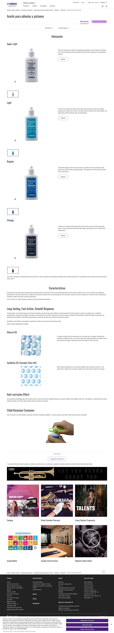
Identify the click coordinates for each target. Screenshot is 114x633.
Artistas (34, 6)
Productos (26, 6)
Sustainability (87, 598)
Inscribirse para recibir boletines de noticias (68, 606)
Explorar (52, 6)
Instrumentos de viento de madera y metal (43, 10)
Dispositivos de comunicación (14, 607)
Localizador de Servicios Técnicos (66, 588)
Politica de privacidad (19, 631)
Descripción (84, 21)
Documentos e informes (64, 595)
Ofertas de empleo (88, 588)
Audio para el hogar (11, 603)
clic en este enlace (22, 628)
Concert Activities (37, 589)
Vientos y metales (28, 3)
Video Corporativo (88, 584)
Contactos (60, 582)
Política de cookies (30, 631)
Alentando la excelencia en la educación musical (42, 586)
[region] (57, 624)
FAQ (59, 586)
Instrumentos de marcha (13, 598)
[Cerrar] (111, 624)
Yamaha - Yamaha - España (13, 10)
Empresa (103, 2)
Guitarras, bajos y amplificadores (15, 588)
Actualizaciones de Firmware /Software (67, 594)
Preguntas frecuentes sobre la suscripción (68, 610)
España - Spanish (95, 2)
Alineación (48, 28)
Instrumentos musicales (26, 10)
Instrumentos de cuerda (12, 594)
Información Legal (8, 631)
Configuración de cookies (87, 620)
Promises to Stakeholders (90, 592)
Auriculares (9, 599)
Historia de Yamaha (89, 594)
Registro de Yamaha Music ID (65, 602)
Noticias (35, 594)
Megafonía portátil (11, 601)
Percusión (9, 595)
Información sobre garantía (64, 584)
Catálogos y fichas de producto (65, 590)
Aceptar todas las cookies (87, 629)
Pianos (8, 582)
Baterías (9, 590)
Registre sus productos (64, 608)
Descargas (43, 6)
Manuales (60, 592)
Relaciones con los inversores (91, 595)
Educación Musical (37, 578)
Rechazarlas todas (87, 625)
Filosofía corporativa (89, 590)
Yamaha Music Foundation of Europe (42, 584)
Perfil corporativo (88, 582)
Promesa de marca (88, 586)
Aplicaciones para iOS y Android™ (15, 609)
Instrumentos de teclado (13, 584)
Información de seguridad (64, 598)
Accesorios (63, 10)
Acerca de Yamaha (88, 578)
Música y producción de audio (14, 586)
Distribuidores (76, 2)
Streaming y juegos (11, 605)
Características (62, 28)
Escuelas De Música (38, 582)
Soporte (83, 2)
